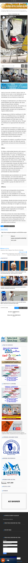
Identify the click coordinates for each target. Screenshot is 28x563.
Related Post (4, 258)
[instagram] (15, 1)
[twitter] (13, 1)
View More (25, 258)
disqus (20, 307)
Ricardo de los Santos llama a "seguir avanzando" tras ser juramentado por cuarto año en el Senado (13, 272)
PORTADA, (4, 78)
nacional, (23, 77)
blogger (16, 307)
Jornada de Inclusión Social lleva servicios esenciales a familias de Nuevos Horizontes (13, 287)
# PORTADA (12, 226)
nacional (3, 262)
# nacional (6, 226)
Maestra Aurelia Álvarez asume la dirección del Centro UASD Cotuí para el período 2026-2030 (13, 303)
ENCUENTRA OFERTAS (8, 519)
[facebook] (12, 1)
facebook (25, 307)
